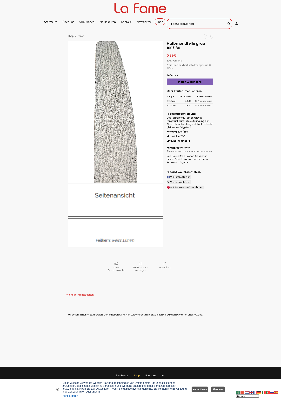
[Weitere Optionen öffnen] (162, 375)
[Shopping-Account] (237, 23)
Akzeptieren (200, 389)
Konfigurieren (70, 395)
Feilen (81, 36)
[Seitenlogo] (140, 8)
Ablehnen (218, 389)
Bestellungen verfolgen (140, 269)
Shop (71, 36)
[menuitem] (206, 36)
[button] (238, 392)
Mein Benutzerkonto (116, 269)
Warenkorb (165, 267)
